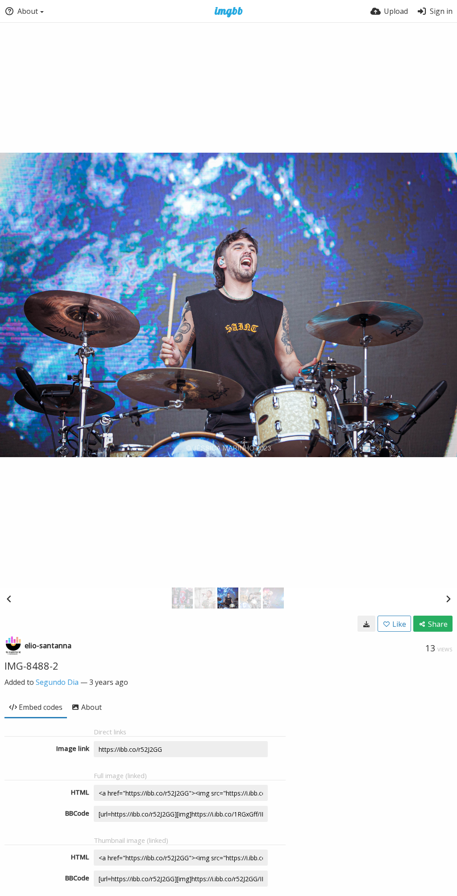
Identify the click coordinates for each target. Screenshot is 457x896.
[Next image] (448, 599)
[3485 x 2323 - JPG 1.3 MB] (366, 624)
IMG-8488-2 (31, 665)
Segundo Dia (57, 682)
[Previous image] (9, 599)
